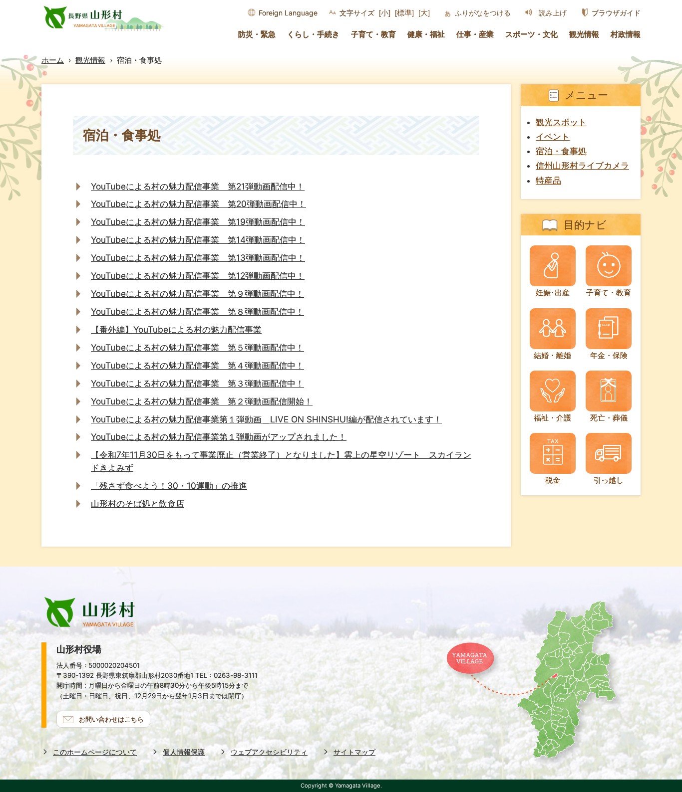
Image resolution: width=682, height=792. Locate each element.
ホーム (52, 60)
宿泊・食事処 (561, 151)
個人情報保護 (184, 752)
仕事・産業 (475, 34)
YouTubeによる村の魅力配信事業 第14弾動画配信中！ (198, 239)
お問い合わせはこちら (111, 719)
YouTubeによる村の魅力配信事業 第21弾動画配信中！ (198, 186)
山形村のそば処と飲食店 (137, 503)
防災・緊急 (257, 34)
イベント (553, 137)
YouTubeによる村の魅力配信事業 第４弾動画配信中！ (197, 365)
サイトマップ (354, 752)
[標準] (404, 12)
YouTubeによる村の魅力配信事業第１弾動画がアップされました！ (218, 436)
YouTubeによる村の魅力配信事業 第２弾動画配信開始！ (202, 401)
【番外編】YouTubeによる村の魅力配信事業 (176, 329)
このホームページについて (95, 752)
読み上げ (553, 13)
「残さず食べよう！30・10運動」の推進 (169, 485)
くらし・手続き (313, 34)
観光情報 (584, 34)
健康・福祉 (426, 34)
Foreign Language (288, 12)
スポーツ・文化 (531, 34)
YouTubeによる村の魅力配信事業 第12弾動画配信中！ (198, 275)
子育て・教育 (373, 34)
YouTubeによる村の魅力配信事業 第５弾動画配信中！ (197, 347)
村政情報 (626, 34)
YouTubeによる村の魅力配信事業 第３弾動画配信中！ (197, 383)
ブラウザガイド (616, 12)
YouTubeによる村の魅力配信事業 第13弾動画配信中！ (198, 257)
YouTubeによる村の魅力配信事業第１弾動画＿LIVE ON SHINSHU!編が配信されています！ (266, 419)
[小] (384, 12)
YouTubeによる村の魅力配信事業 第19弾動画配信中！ (198, 221)
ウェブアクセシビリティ (269, 752)
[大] (424, 12)
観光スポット (561, 122)
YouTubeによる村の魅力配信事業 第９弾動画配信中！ (197, 293)
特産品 (548, 181)
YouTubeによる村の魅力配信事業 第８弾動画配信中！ (197, 311)
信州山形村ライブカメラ (582, 166)
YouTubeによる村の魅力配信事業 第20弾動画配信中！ (198, 203)
